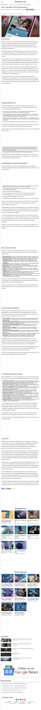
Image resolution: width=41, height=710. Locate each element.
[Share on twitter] (29, 9)
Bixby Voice (28, 54)
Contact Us (29, 702)
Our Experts (16, 701)
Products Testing (8, 702)
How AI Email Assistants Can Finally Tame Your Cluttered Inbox (20, 585)
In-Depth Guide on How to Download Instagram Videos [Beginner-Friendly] (14, 687)
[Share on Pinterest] (31, 9)
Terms (35, 702)
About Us (9, 701)
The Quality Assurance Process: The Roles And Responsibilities (14, 685)
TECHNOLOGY (20, 13)
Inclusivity (31, 701)
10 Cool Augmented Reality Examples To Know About (22, 638)
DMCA (29, 703)
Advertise (22, 702)
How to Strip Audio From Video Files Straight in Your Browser (7, 599)
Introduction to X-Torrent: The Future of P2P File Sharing (22, 648)
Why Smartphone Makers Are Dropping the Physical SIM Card (33, 599)
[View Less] (38, 9)
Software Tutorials (12, 13)
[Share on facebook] (27, 9)
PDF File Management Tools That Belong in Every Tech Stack (20, 614)
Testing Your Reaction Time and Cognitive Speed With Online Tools (20, 599)
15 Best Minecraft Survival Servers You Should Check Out (13, 692)
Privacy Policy (13, 703)
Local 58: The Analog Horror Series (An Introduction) (21, 657)
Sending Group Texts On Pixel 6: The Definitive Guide (21, 643)
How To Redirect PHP (16, 653)
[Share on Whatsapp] (33, 9)
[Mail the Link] (37, 9)
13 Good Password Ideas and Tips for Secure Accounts (12, 690)
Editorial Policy (24, 701)
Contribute (16, 702)
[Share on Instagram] (6, 488)
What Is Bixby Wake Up (7, 550)
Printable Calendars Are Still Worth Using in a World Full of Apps (33, 585)
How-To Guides (4, 13)
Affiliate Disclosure (22, 703)
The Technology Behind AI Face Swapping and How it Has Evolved (7, 585)
